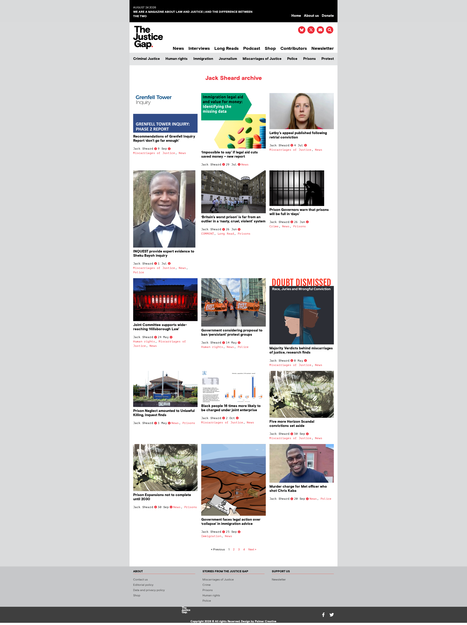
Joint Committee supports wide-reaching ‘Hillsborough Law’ (160, 327)
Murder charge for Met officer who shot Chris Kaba (298, 488)
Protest (327, 59)
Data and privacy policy (149, 590)
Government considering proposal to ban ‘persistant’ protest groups (232, 332)
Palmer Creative (265, 621)
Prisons (309, 59)
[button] (329, 30)
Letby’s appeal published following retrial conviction (298, 135)
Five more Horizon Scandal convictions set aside (291, 423)
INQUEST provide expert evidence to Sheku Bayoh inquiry (163, 253)
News (178, 48)
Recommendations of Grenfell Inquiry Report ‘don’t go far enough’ (164, 138)
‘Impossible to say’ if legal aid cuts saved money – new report (229, 154)
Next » (252, 549)
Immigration (203, 59)
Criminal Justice (146, 59)
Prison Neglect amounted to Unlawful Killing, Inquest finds (164, 413)
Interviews (199, 48)
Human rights (176, 59)
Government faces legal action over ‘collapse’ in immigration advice (230, 521)
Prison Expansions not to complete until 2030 (162, 497)
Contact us (140, 580)
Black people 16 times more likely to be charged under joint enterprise (231, 408)
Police (292, 59)
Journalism (228, 59)
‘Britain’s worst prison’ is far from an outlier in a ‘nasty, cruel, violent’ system (233, 219)
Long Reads (226, 48)
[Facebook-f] (323, 615)
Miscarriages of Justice (262, 59)
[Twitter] (331, 615)
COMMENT (207, 233)
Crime (274, 226)
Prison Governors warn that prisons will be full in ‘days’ (299, 212)
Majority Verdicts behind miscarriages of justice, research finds (301, 350)
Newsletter (322, 48)
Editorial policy (143, 585)
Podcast (251, 48)
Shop (270, 48)
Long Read (226, 233)
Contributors (293, 48)
